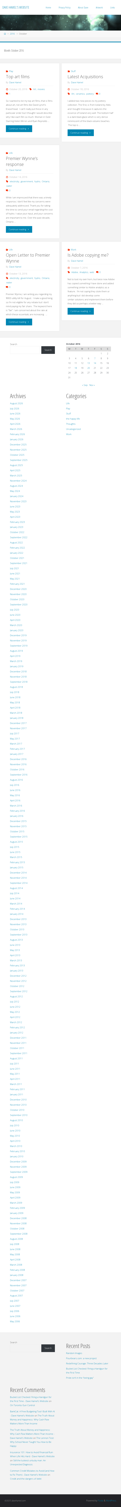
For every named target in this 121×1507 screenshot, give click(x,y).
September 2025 (18, 460)
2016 (12, 33)
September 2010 (18, 1115)
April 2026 (15, 423)
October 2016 (17, 769)
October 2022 (17, 532)
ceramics (80, 93)
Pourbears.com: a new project (81, 1358)
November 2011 (18, 1042)
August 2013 (16, 939)
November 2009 (18, 1166)
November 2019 (18, 640)
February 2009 (17, 1207)
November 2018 (18, 676)
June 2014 (15, 898)
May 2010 (15, 1135)
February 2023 (17, 521)
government (27, 181)
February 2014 (17, 908)
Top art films (18, 76)
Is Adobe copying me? (88, 255)
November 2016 (18, 764)
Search (13, 344)
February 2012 (17, 1027)
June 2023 (15, 506)
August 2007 (16, 1295)
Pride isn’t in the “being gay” (80, 1377)
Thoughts (71, 423)
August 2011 (16, 1058)
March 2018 (16, 712)
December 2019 (18, 635)
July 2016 (14, 784)
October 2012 (17, 986)
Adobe (74, 272)
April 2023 (15, 516)
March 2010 (16, 1146)
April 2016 (15, 800)
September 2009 (18, 1171)
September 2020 (18, 604)
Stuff (73, 71)
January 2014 (16, 913)
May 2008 (15, 1254)
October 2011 (17, 1048)
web (92, 272)
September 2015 (18, 836)
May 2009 (15, 1192)
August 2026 (16, 403)
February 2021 (17, 583)
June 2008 (15, 1249)
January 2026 (16, 439)
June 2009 (15, 1187)
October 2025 (17, 454)
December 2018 (18, 671)
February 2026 (17, 434)
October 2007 (17, 1290)
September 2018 (18, 681)
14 (95, 363)
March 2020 (16, 625)
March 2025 (16, 475)
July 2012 (14, 1001)
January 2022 (16, 552)
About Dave (83, 7)
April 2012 (15, 1017)
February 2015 (17, 862)
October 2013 (17, 929)
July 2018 (14, 692)
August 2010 (16, 1120)
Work (73, 249)
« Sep (85, 385)
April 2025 (15, 470)
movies (41, 89)
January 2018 (16, 717)
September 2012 (18, 991)
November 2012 (18, 980)
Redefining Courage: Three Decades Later (87, 1363)
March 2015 (16, 857)
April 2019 (15, 655)
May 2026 (15, 418)
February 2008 (17, 1269)
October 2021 (17, 557)
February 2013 (17, 965)
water (9, 185)
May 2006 (15, 1321)
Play (11, 71)
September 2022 (18, 537)
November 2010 (18, 1104)
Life (11, 152)
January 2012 (16, 1032)
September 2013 (18, 934)
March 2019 (16, 661)
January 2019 (16, 666)
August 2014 (16, 888)
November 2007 (18, 1285)
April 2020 (15, 619)
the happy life (73, 418)
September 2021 (18, 563)
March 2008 (16, 1264)
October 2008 (17, 1228)
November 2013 (18, 924)
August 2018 (16, 686)
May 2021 (15, 578)
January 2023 (16, 527)
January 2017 (16, 753)
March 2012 (16, 1022)
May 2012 (15, 1011)
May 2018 (15, 702)
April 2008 (15, 1259)
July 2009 (14, 1182)
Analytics (84, 272)
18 (76, 368)
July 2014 (14, 893)
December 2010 (18, 1099)
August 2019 (16, 650)
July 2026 (14, 408)
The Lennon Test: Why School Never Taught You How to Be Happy (32, 1442)
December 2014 (18, 872)
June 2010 (15, 1130)
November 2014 (18, 877)
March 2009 (16, 1202)
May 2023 (15, 511)
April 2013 (15, 955)
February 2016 (17, 810)
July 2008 (14, 1244)
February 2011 (17, 1089)
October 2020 (17, 599)
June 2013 (15, 944)
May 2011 (15, 1073)
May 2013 (15, 950)
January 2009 (16, 1213)
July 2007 (14, 1300)
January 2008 (16, 1275)
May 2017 (15, 738)
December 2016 (18, 759)
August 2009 (16, 1177)
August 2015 (16, 841)
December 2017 (18, 723)
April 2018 (15, 707)
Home (48, 7)
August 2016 (16, 779)
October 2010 (17, 1109)
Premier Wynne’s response (22, 161)
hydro (37, 181)
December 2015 (18, 821)
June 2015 (15, 852)
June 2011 (15, 1068)
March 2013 (16, 960)
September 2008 (18, 1233)
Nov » (92, 385)
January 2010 (16, 1156)
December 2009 (18, 1161)
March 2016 (16, 805)
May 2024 (15, 490)
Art (34, 89)
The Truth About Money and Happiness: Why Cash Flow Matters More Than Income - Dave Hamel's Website (32, 1433)
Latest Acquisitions (85, 76)
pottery (90, 93)
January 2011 (16, 1094)
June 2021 (15, 573)
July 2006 (14, 1311)
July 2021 (14, 568)
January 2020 (16, 630)
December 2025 (18, 444)
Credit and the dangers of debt (25, 1478)
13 (88, 363)
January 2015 (16, 867)
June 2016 (15, 790)
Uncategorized (73, 429)
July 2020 (14, 609)
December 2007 (18, 1280)
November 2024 (18, 480)
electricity (14, 181)
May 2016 (15, 795)
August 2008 (16, 1238)
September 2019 (18, 645)
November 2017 (18, 728)
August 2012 (16, 996)
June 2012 (15, 1006)
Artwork (99, 7)
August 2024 (16, 485)
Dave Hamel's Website (15, 7)
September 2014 (18, 882)
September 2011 (18, 1053)
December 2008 (18, 1218)
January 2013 (16, 970)
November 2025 (18, 449)
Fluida (100, 1500)
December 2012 (18, 975)
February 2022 (17, 547)
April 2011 (15, 1078)
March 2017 (16, 743)
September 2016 (18, 774)
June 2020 (15, 614)
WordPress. (111, 1500)
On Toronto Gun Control (22, 1405)
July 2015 (14, 846)
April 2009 (15, 1197)
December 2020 (18, 588)
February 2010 (17, 1151)
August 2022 (16, 542)
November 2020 (18, 594)
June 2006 (15, 1316)
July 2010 (14, 1125)
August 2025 (16, 465)
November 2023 (18, 501)
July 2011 (14, 1063)
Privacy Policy (65, 7)
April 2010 (15, 1140)
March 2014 (16, 903)
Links (112, 7)
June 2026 (15, 413)
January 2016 (16, 815)
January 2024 (16, 496)
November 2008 (18, 1223)
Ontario (45, 181)
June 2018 (15, 697)
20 (88, 368)
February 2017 (17, 748)
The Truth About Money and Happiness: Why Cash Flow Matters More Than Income (32, 1419)
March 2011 (16, 1084)
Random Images (74, 1353)
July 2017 (14, 733)
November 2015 (18, 826)
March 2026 (16, 429)
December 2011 (18, 1037)
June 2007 (15, 1305)
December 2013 (18, 919)
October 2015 (17, 831)
